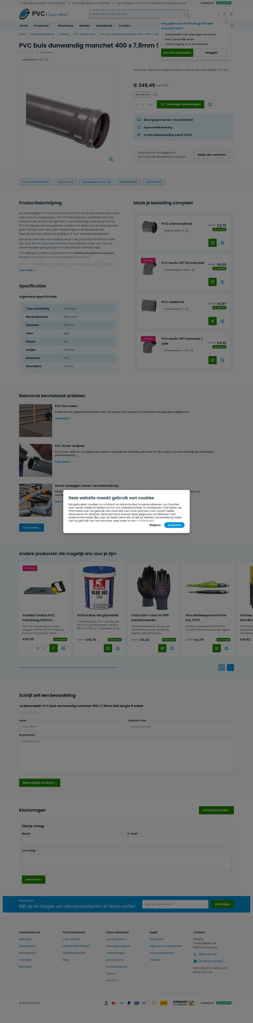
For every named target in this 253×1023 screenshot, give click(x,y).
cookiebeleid (145, 521)
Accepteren (174, 525)
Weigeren (155, 525)
